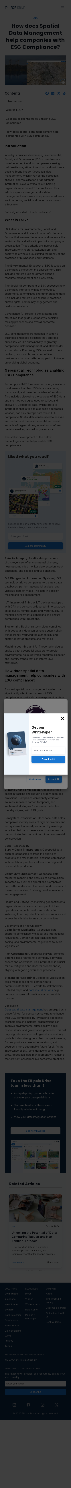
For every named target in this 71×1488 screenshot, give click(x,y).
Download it (48, 759)
